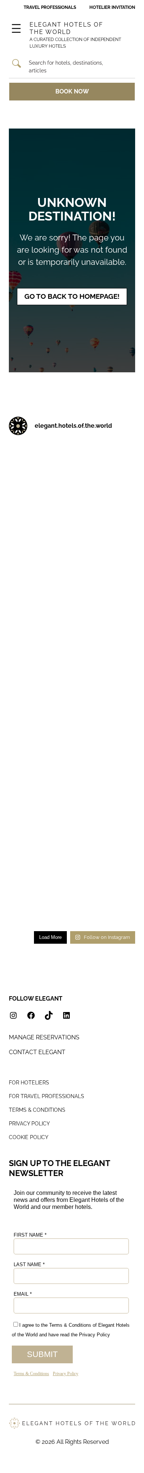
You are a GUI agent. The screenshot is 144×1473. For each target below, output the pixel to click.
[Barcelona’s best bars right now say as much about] (105, 786)
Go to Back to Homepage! (72, 296)
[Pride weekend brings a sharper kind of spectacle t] (38, 704)
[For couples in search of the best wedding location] (38, 827)
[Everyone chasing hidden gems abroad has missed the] (105, 501)
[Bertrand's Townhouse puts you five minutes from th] (38, 582)
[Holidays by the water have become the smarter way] (105, 623)
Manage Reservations (44, 1037)
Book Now (72, 91)
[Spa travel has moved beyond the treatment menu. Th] (38, 623)
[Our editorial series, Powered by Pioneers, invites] (38, 501)
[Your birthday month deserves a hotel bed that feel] (38, 460)
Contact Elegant (37, 1052)
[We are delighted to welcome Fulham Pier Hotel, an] (105, 460)
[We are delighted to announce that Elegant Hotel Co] (105, 704)
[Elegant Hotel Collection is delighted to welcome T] (38, 867)
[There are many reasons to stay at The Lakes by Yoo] (38, 542)
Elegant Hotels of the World (66, 28)
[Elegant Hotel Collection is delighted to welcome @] (38, 786)
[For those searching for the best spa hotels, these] (105, 908)
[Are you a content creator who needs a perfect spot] (105, 867)
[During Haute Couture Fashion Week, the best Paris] (105, 664)
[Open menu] (16, 28)
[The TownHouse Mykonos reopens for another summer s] (38, 908)
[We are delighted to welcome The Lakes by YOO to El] (105, 542)
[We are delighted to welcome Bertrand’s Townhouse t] (105, 582)
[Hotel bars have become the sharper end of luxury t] (38, 745)
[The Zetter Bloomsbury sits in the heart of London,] (105, 827)
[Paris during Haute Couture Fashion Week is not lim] (38, 664)
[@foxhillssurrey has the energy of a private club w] (105, 745)
